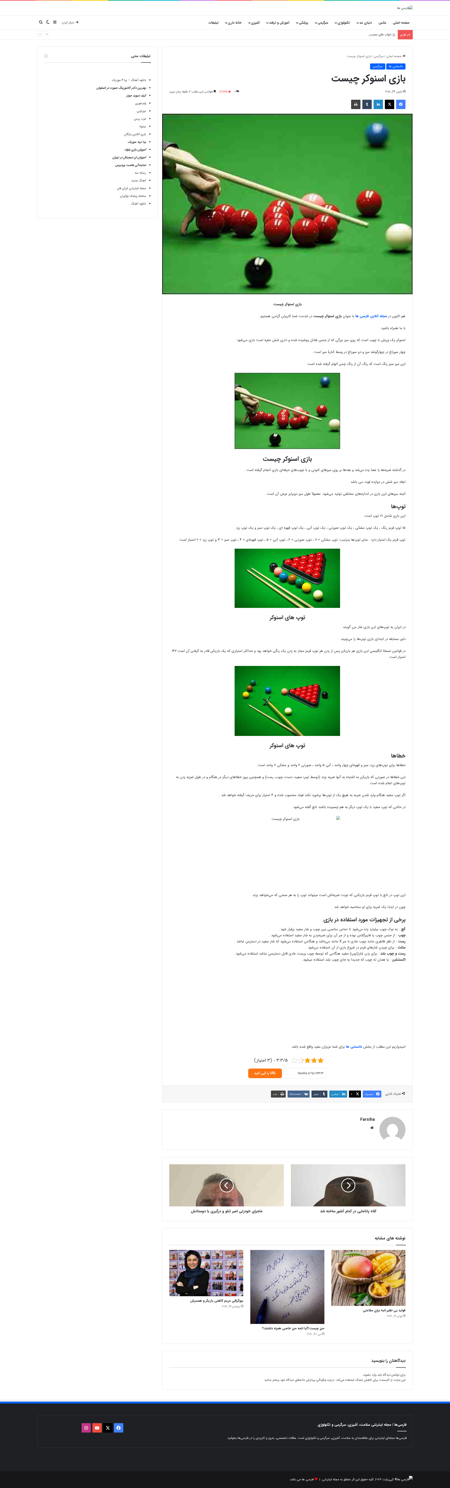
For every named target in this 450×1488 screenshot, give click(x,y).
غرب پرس (140, 118)
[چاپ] (355, 104)
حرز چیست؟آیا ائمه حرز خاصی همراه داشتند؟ (293, 1328)
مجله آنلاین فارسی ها (371, 316)
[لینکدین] (378, 104)
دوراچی (141, 111)
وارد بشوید (369, 1374)
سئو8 (142, 126)
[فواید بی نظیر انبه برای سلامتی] (368, 1278)
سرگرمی (323, 22)
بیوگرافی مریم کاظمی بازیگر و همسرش (216, 1300)
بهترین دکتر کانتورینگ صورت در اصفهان (121, 87)
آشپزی (255, 22)
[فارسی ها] (405, 8)
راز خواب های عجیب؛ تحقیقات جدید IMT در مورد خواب (360, 34)
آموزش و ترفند (279, 22)
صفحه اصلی (401, 22)
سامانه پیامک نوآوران (133, 196)
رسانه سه (140, 172)
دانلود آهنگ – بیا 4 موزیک (129, 80)
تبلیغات (214, 22)
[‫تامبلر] (367, 104)
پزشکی (303, 22)
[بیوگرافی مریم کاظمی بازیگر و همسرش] (206, 1273)
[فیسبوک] (400, 104)
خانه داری (235, 22)
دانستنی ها (396, 66)
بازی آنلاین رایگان (135, 134)
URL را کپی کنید (265, 1073)
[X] (389, 104)
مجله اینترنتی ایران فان (131, 188)
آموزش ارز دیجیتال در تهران (129, 157)
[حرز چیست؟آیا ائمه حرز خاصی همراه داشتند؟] (287, 1287)
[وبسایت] (372, 1128)
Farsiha (367, 1119)
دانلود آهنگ (138, 203)
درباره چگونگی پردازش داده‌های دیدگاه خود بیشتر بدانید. (298, 1380)
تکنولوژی (344, 22)
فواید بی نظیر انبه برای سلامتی (384, 1310)
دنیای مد (365, 22)
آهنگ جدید (138, 180)
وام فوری (140, 103)
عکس (382, 22)
